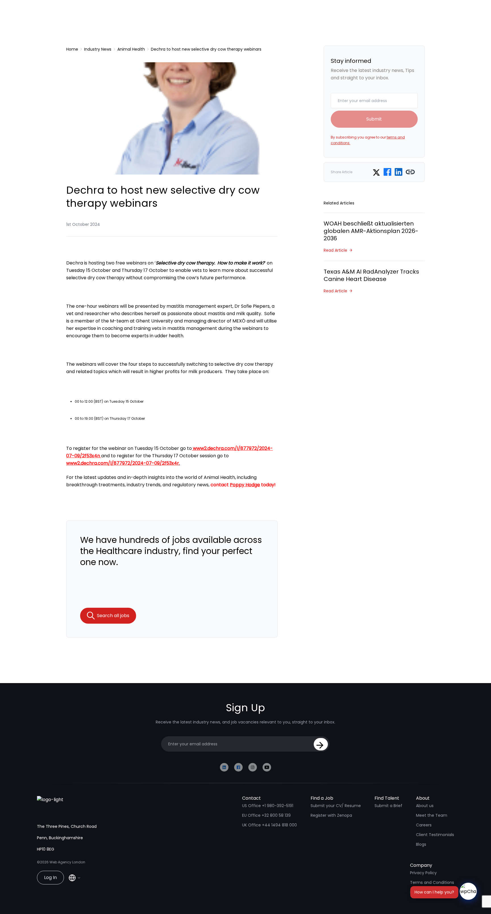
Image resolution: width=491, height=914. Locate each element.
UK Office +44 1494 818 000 (269, 825)
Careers (424, 825)
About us (425, 805)
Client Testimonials (435, 835)
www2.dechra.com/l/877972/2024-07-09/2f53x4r (122, 463)
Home (72, 49)
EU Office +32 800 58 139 (266, 815)
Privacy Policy (423, 873)
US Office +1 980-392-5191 (267, 805)
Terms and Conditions (432, 882)
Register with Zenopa (331, 815)
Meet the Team (431, 815)
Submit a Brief (388, 805)
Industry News (97, 49)
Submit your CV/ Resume (336, 805)
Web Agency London (67, 862)
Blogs (421, 844)
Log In (50, 877)
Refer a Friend (423, 892)
